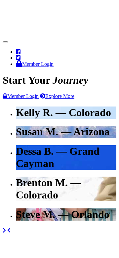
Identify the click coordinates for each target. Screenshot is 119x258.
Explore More (59, 96)
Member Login (23, 96)
